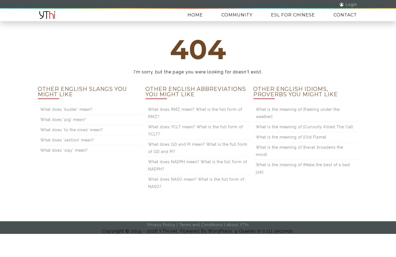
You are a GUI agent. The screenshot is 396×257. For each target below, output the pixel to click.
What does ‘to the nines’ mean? (71, 130)
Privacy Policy (161, 225)
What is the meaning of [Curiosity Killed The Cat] (304, 127)
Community (236, 14)
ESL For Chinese (293, 14)
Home (195, 14)
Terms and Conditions (201, 225)
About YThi (238, 225)
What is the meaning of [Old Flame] (291, 137)
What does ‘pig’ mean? (63, 119)
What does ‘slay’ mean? (64, 150)
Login (351, 4)
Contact (345, 14)
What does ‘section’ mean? (67, 140)
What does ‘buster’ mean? (66, 109)
